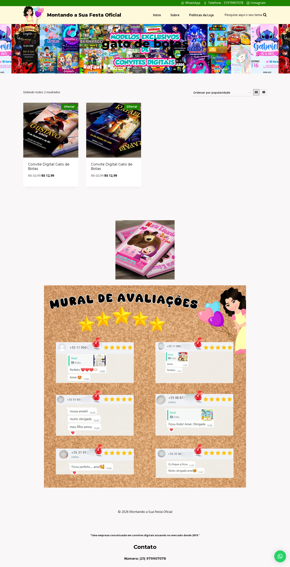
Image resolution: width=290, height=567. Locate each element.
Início (157, 15)
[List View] (264, 92)
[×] (280, 556)
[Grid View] (256, 92)
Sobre (175, 15)
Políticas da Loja (201, 15)
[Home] (134, 56)
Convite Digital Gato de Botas (48, 166)
